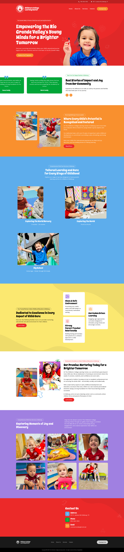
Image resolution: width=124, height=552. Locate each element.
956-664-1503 (84, 1)
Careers (92, 9)
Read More (69, 146)
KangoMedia (79, 549)
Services (85, 9)
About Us (77, 9)
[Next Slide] (70, 95)
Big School (38, 267)
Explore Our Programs (24, 55)
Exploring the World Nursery (38, 221)
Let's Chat (21, 325)
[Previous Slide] (67, 95)
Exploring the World (86, 221)
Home (70, 9)
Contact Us (102, 9)
